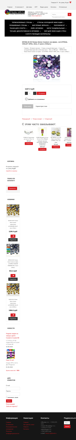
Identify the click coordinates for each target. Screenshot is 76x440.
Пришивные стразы (18, 25)
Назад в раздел (37, 119)
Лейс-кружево (37, 28)
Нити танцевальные (56, 28)
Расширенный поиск (58, 17)
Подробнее (13, 240)
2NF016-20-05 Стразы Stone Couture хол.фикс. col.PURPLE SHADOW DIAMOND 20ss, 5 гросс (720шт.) (13, 264)
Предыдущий (26, 119)
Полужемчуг (59, 25)
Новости (25, 427)
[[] (46, 68)
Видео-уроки (44, 7)
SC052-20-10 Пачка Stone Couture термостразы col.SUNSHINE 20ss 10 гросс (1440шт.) (13, 303)
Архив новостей (11, 370)
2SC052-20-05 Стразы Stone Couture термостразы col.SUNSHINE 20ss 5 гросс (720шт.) (13, 224)
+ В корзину (41, 93)
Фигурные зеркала (40, 25)
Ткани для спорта (18, 28)
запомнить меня (13, 397)
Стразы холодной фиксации (50, 22)
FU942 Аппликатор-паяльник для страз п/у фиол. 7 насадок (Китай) (69, 139)
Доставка (29, 7)
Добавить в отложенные (36, 99)
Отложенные (63, 7)
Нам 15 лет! (10, 360)
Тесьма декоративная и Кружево (24, 31)
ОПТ (36, 7)
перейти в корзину (11, 171)
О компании (19, 7)
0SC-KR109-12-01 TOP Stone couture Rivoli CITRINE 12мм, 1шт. (56, 139)
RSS (18, 370)
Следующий (48, 119)
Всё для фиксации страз (55, 31)
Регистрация (10, 404)
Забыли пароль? (12, 406)
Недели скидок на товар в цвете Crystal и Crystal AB (12, 336)
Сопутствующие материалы (38, 34)
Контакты (53, 7)
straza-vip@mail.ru (36, 15)
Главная (9, 7)
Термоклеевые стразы (22, 22)
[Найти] (69, 14)
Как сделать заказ (28, 424)
